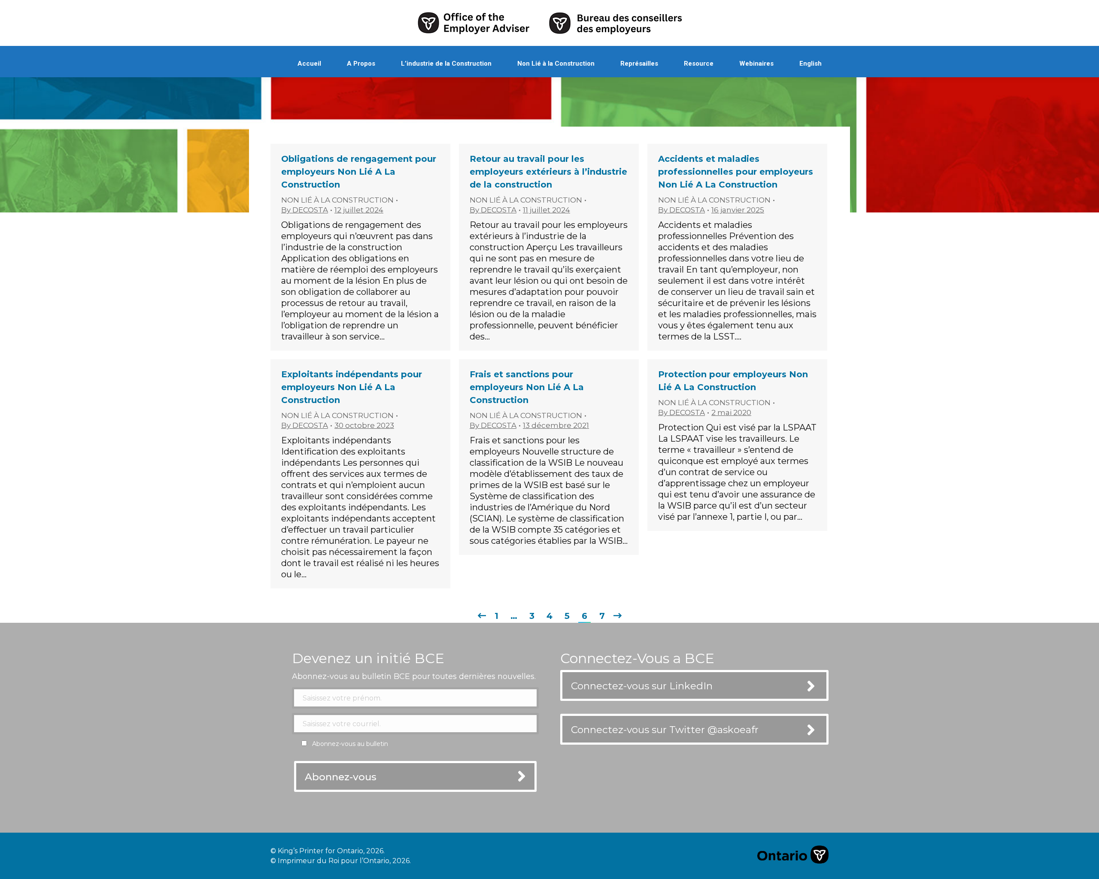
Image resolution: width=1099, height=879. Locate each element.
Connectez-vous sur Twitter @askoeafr (665, 730)
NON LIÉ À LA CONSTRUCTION (337, 200)
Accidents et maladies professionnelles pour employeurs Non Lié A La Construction (735, 172)
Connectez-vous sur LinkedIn (642, 686)
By (304, 210)
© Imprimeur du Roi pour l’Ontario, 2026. (340, 861)
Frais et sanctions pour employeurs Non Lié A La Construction (527, 387)
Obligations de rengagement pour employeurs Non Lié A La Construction (358, 172)
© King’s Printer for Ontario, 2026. (327, 851)
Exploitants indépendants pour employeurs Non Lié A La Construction (351, 387)
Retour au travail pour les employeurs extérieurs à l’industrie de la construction (548, 172)
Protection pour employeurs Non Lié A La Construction (733, 380)
